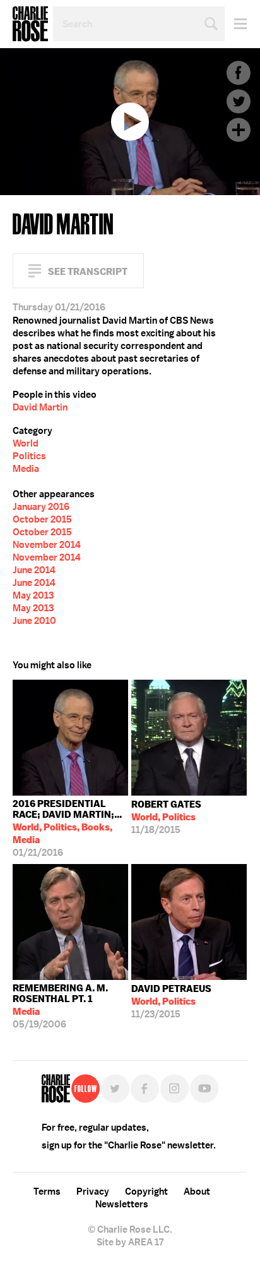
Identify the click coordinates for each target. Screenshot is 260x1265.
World (25, 443)
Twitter (239, 101)
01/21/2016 (67, 828)
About (197, 1191)
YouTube (204, 1088)
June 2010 (34, 620)
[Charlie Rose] (56, 1088)
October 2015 (42, 519)
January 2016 (41, 506)
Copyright (146, 1191)
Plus (239, 130)
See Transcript (87, 271)
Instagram (174, 1088)
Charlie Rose (30, 24)
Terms (47, 1191)
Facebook (239, 73)
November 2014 (47, 544)
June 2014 (34, 570)
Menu (236, 23)
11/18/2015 (166, 817)
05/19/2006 (60, 1006)
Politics (29, 456)
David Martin (40, 407)
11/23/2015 (171, 1001)
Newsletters (121, 1204)
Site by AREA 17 (130, 1242)
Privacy (92, 1191)
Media (26, 468)
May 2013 (33, 595)
